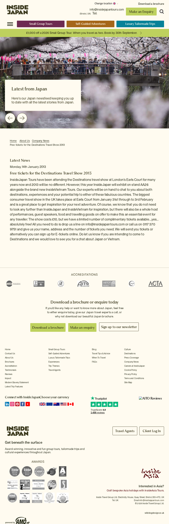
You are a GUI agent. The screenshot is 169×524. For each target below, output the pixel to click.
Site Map (128, 382)
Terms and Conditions (134, 378)
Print (157, 141)
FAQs (94, 361)
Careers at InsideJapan (134, 366)
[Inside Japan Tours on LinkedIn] (7, 404)
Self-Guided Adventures (91, 24)
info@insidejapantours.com (107, 9)
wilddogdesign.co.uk (154, 513)
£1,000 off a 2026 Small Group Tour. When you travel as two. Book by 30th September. (81, 32)
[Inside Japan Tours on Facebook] (22, 404)
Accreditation (11, 366)
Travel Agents (54, 370)
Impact (8, 378)
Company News (40, 140)
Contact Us (10, 353)
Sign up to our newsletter (119, 327)
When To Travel (99, 357)
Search (160, 11)
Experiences (54, 361)
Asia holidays (130, 490)
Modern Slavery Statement (17, 382)
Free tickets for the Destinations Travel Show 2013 (37, 144)
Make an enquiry (82, 327)
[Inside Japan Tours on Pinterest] (17, 404)
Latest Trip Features (14, 386)
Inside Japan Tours (17, 8)
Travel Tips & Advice (101, 353)
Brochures (9, 361)
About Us (25, 140)
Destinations (130, 353)
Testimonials (10, 370)
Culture (127, 349)
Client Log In (152, 431)
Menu (10, 24)
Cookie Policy (130, 370)
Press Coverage (131, 357)
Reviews (8, 374)
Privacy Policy (130, 374)
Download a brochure (151, 3)
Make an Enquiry (141, 11)
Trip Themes (54, 366)
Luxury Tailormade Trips (140, 24)
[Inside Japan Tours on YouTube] (28, 404)
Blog (94, 349)
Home (13, 140)
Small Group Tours (40, 24)
